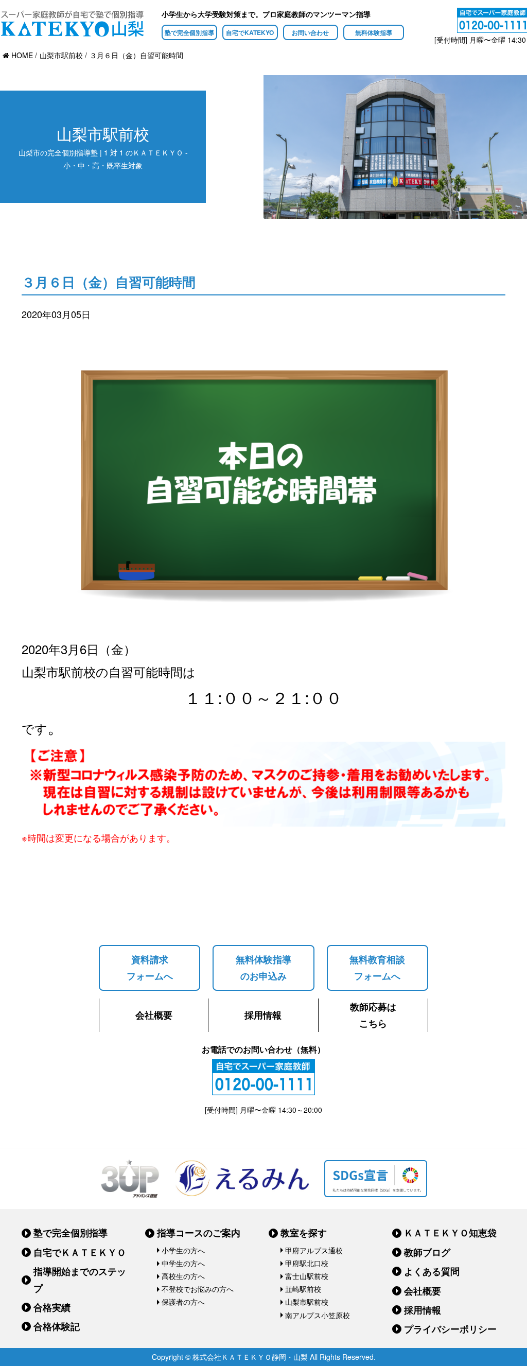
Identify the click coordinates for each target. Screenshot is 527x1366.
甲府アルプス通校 (314, 1250)
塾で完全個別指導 (189, 32)
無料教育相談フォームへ (377, 968)
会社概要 (153, 1015)
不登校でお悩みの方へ (198, 1289)
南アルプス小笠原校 (317, 1315)
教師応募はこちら (373, 1015)
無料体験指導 (373, 32)
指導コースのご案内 (198, 1232)
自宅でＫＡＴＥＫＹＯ (79, 1252)
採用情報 (263, 1015)
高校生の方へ (183, 1276)
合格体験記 (56, 1326)
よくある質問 (432, 1271)
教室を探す (303, 1232)
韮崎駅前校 (303, 1289)
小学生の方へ (183, 1250)
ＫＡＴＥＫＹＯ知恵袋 (450, 1232)
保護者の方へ (183, 1302)
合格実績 (52, 1307)
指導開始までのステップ (79, 1279)
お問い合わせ (310, 32)
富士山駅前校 (306, 1276)
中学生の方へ (183, 1263)
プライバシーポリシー (450, 1329)
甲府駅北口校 (306, 1263)
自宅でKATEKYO (250, 32)
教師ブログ (427, 1252)
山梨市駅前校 (306, 1302)
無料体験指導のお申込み (263, 968)
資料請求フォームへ (150, 968)
